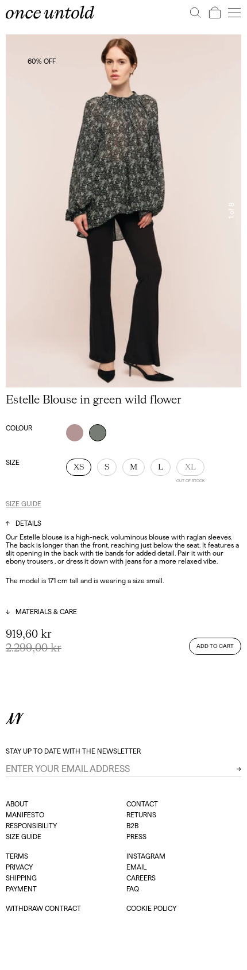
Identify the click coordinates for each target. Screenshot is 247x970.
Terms (17, 856)
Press (136, 836)
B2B (132, 825)
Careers (141, 878)
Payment (21, 889)
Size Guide (23, 503)
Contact (142, 804)
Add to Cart (215, 646)
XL (190, 467)
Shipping (21, 878)
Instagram (145, 856)
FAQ (132, 889)
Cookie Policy (151, 908)
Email (136, 867)
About (17, 804)
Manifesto (25, 814)
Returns (141, 814)
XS (79, 467)
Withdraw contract (43, 908)
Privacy (19, 867)
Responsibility (31, 825)
